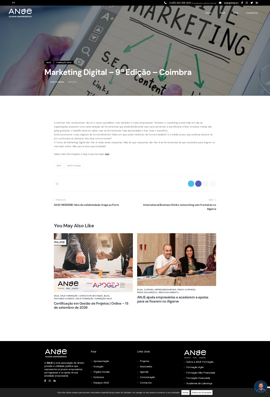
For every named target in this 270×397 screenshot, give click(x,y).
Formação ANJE (64, 63)
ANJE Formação (74, 165)
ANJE (59, 165)
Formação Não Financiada (200, 372)
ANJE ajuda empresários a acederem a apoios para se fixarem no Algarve (172, 299)
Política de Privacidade (202, 392)
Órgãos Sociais (102, 371)
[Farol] (261, 386)
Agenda (144, 371)
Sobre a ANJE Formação (199, 361)
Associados (146, 366)
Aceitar (185, 392)
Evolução (98, 366)
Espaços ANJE (101, 382)
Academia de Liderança (199, 383)
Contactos (146, 382)
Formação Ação (195, 367)
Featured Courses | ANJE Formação (74, 298)
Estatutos (99, 377)
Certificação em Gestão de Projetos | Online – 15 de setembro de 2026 (91, 306)
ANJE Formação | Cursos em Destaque (81, 296)
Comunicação (147, 377)
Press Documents (147, 292)
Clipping (148, 289)
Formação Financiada (198, 378)
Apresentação (101, 361)
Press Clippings (186, 289)
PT (13, 2)
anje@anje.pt (231, 2)
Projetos (144, 361)
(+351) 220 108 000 (180, 2)
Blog (49, 63)
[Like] (57, 184)
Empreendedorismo (165, 289)
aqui (107, 154)
